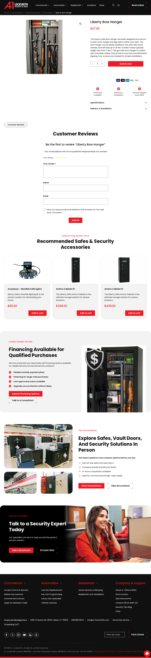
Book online (138, 5)
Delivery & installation (101, 108)
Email (45, 196)
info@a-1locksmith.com (98, 620)
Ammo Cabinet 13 (113, 288)
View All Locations (120, 485)
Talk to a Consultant (23, 400)
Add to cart (126, 63)
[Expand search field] (113, 5)
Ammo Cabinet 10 (65, 288)
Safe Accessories (32, 13)
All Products (17, 13)
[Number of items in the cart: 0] (118, 5)
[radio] (57, 158)
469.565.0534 (77, 620)
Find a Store (137, 634)
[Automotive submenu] (65, 5)
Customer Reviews (16, 125)
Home (6, 13)
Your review (49, 163)
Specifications (97, 102)
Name (46, 182)
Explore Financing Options (25, 393)
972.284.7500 (47, 550)
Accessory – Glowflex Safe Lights (25, 288)
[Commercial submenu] (48, 5)
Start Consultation (91, 485)
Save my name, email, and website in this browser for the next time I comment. (75, 211)
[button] (80, 24)
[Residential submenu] (82, 5)
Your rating (48, 158)
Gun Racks (48, 13)
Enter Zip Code (113, 634)
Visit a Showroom (21, 550)
